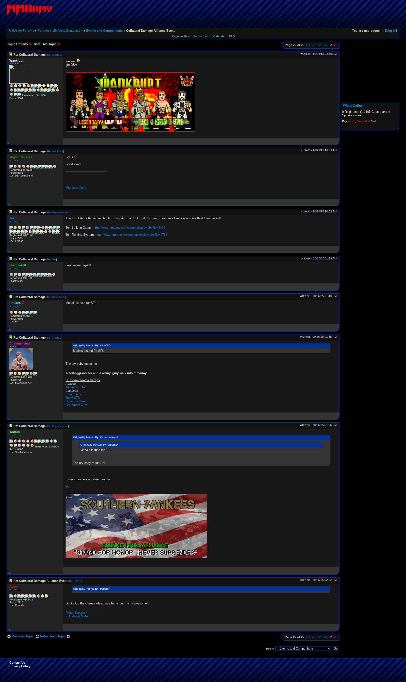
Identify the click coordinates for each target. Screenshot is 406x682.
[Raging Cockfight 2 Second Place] (30, 91)
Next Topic (58, 636)
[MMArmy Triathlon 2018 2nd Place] (11, 95)
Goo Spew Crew (76, 405)
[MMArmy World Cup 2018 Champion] (42, 232)
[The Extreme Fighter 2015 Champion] (43, 167)
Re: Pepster (76, 581)
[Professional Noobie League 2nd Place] (20, 313)
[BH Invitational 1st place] (11, 167)
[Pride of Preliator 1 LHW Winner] (36, 87)
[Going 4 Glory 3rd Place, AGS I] (19, 167)
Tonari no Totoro (76, 387)
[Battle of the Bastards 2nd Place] (42, 91)
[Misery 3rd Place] (57, 91)
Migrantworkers (76, 187)
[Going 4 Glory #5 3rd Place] (28, 87)
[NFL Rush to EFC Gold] (19, 597)
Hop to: (270, 648)
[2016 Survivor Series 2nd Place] (55, 167)
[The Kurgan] (52, 87)
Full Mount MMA (77, 616)
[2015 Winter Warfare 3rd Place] (23, 597)
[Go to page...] (334, 45)
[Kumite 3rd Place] (46, 275)
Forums (43, 30)
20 (320, 45)
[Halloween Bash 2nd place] (27, 275)
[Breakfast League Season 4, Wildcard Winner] (24, 313)
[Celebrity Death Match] (11, 597)
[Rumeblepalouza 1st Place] (15, 275)
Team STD (73, 398)
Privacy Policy (19, 666)
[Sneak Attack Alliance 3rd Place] (30, 232)
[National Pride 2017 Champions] (34, 91)
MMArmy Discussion (67, 30)
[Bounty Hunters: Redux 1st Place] (19, 275)
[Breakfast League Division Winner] (20, 87)
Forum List (200, 36)
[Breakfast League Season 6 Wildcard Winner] (43, 228)
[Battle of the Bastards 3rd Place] (15, 446)
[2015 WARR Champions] (34, 597)
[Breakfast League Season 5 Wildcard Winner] (39, 167)
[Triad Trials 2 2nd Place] (38, 597)
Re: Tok (51, 259)
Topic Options (18, 44)
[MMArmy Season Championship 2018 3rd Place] (32, 446)
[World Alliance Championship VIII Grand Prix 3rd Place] (32, 87)
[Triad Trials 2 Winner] (48, 87)
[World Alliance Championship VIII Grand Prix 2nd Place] (15, 597)
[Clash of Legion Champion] (19, 232)
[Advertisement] (313, 14)
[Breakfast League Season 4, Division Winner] (36, 442)
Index (43, 636)
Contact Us (17, 662)
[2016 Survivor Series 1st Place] (19, 91)
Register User (181, 36)
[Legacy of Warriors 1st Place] (53, 91)
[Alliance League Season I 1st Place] (24, 87)
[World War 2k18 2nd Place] (28, 446)
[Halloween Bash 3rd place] (31, 275)
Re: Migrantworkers (58, 212)
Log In (391, 30)
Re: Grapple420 (56, 297)
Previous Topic (22, 636)
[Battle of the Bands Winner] (35, 275)
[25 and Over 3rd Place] (47, 167)
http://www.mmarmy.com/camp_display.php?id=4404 (129, 227)
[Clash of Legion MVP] (38, 91)
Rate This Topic (45, 44)
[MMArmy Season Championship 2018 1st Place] (19, 95)
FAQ (232, 36)
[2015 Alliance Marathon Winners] (30, 597)
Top (9, 143)
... (316, 45)
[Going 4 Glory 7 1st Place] (50, 91)
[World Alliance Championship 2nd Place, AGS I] (24, 167)
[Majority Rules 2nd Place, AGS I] (11, 87)
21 (325, 45)
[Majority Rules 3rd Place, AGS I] (15, 167)
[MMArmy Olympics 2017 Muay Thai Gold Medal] (51, 228)
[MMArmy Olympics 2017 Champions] (47, 228)
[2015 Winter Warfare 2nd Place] (36, 167)
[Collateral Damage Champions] (40, 87)
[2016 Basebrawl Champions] (15, 91)
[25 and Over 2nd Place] (11, 91)
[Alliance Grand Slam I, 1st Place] (16, 87)
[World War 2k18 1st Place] (15, 95)
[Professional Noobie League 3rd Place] (23, 275)
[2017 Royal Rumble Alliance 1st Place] (27, 91)
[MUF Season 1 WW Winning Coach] (31, 313)
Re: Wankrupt (55, 151)
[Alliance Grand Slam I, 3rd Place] (28, 167)
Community (73, 394)
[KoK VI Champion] (34, 232)
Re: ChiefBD (54, 54)
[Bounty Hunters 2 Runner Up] (11, 275)
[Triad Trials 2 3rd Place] (42, 275)
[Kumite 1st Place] (56, 87)
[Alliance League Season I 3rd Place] (32, 442)
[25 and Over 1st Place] (42, 597)
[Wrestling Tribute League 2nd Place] (28, 313)
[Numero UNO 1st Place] (23, 91)
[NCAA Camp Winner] (35, 313)
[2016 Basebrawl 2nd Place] (51, 167)
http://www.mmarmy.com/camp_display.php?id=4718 (131, 234)
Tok (12, 218)
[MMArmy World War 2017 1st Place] (46, 91)
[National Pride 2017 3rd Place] (11, 446)
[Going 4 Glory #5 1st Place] (16, 313)
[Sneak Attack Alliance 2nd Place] (19, 446)
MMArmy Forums (21, 30)
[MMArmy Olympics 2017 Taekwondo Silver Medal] (54, 228)
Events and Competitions (104, 30)
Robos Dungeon (76, 613)
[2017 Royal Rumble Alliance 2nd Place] (55, 442)
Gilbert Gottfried (76, 401)
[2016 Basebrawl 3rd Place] (46, 597)
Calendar (219, 36)
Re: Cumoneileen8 (57, 426)
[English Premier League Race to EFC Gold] (38, 275)
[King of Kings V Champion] (58, 228)
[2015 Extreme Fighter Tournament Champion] (27, 597)
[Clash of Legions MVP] (22, 232)
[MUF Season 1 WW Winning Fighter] (32, 167)
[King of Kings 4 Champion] (23, 374)
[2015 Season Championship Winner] (44, 87)
